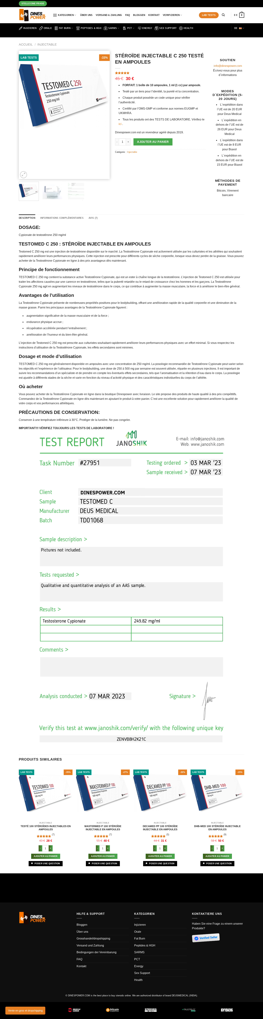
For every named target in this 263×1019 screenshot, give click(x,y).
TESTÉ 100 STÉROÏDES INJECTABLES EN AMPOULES (46, 828)
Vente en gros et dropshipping (25, 1010)
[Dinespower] (33, 15)
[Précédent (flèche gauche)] (3, 892)
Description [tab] (27, 218)
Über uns (86, 15)
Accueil (26, 44)
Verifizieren (171, 15)
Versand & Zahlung (109, 15)
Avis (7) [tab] (93, 218)
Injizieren (30, 28)
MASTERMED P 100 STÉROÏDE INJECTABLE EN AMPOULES (102, 828)
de (236, 28)
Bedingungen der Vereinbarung (96, 952)
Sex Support (168, 28)
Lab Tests (209, 15)
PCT (129, 28)
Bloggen (139, 15)
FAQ (127, 15)
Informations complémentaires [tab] (62, 218)
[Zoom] (23, 174)
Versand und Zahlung (90, 945)
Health (188, 28)
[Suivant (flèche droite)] (13, 892)
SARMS (112, 28)
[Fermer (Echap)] (3, 876)
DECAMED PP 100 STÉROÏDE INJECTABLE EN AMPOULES (160, 828)
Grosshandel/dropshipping (93, 938)
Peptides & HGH (91, 28)
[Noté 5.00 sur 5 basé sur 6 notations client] (160, 72)
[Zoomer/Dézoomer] (13, 876)
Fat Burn (64, 28)
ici (120, 123)
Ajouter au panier (153, 141)
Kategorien (66, 15)
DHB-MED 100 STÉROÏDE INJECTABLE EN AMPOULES (217, 828)
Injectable (47, 44)
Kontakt (154, 15)
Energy (147, 28)
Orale (48, 28)
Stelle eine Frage (32, 3)
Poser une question (47, 863)
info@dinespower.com (228, 65)
